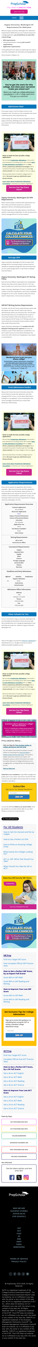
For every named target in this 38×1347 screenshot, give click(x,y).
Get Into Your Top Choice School (19, 188)
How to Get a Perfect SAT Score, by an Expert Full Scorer (18, 972)
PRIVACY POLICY (19, 1262)
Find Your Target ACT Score (15, 1055)
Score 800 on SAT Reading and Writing (16, 982)
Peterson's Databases (28, 641)
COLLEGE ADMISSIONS (19, 1136)
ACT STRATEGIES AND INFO (19, 1129)
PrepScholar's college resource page (21, 728)
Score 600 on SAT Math (13, 995)
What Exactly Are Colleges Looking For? (18, 853)
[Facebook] (11, 1178)
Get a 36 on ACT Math (13, 1077)
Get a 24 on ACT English (14, 1096)
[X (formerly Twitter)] (19, 1178)
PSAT (19, 1234)
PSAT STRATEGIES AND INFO (19, 1150)
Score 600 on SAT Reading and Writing (16, 1000)
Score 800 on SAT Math (13, 977)
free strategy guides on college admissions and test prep (17, 746)
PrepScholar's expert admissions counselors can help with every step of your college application (19, 363)
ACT (19, 1231)
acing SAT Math (24, 752)
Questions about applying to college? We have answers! (19, 725)
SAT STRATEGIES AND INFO (19, 1122)
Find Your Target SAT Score (15, 959)
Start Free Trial (19, 11)
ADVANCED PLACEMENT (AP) (19, 1143)
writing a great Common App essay (13, 755)
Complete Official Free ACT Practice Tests (19, 1060)
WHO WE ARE (19, 1208)
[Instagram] (26, 1178)
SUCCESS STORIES (19, 1211)
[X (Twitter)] (10, 1274)
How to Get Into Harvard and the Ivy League (19, 833)
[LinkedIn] (27, 1274)
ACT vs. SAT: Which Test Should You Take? (19, 860)
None (19, 514)
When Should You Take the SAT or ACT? (18, 867)
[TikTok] (23, 1274)
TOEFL (19, 1244)
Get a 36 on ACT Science (14, 1085)
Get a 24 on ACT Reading (14, 1104)
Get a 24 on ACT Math (13, 1100)
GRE (19, 1239)
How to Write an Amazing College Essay (18, 845)
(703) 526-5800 (19, 601)
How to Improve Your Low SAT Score (17, 990)
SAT (19, 1228)
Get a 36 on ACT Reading (14, 1081)
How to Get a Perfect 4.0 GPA (16, 839)
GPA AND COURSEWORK (19, 1156)
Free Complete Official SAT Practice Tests (18, 964)
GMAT (19, 1242)
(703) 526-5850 (19, 605)
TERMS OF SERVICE (19, 1259)
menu (15, 17)
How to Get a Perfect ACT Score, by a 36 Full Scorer (18, 1068)
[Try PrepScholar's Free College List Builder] (19, 234)
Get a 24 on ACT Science (14, 1108)
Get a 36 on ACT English (14, 1073)
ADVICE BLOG (19, 1214)
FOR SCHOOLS (19, 1216)
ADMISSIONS (19, 1247)
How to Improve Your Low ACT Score (18, 1091)
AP (19, 1236)
